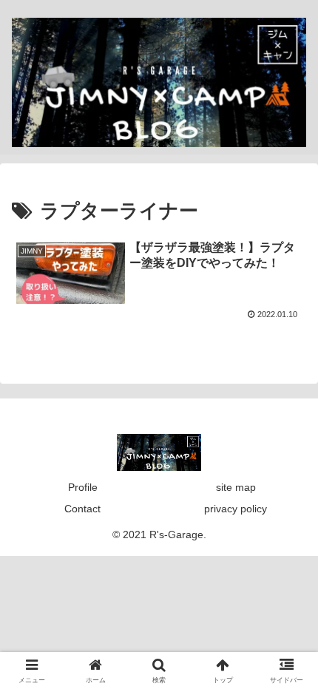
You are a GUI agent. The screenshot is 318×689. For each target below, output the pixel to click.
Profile (83, 487)
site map (236, 487)
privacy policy (235, 509)
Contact (82, 509)
